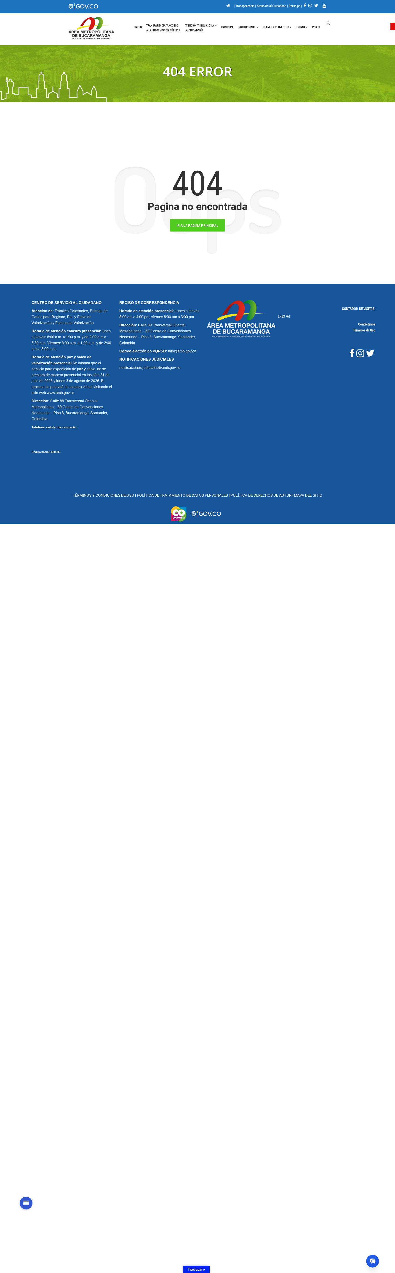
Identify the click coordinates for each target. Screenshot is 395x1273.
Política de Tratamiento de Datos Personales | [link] (184, 495)
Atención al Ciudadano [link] (271, 6)
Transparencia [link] (244, 6)
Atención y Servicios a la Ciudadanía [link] (199, 28)
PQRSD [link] (316, 27)
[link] (392, 26)
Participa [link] (294, 6)
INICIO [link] (138, 27)
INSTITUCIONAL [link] (247, 27)
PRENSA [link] (300, 27)
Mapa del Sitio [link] (308, 495)
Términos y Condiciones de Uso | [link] (105, 495)
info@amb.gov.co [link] (182, 351)
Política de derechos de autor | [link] (262, 495)
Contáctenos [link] (366, 324)
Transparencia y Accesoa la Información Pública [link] (163, 28)
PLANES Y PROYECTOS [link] (276, 27)
